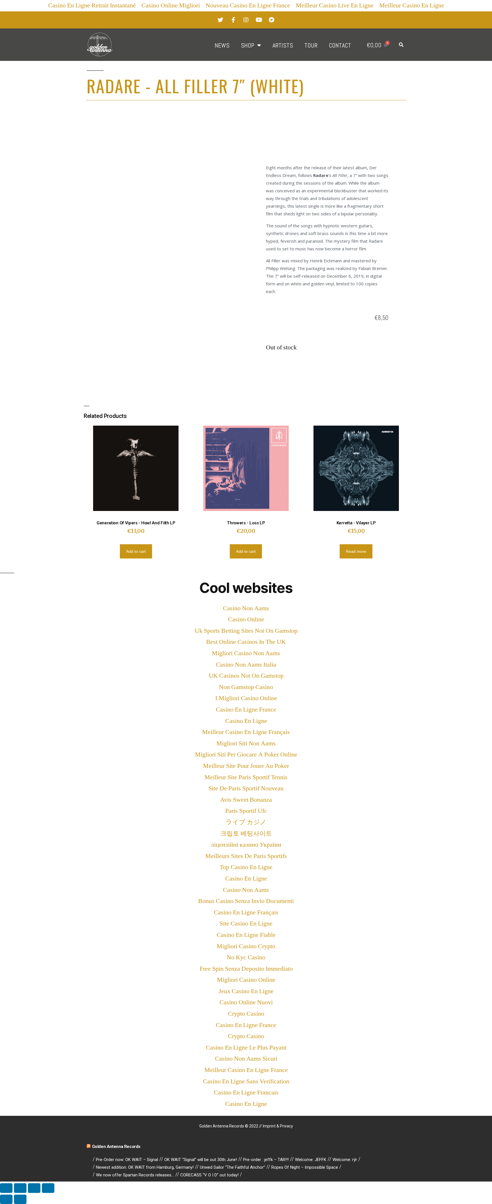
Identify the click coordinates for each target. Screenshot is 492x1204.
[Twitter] (220, 20)
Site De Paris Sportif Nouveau (246, 788)
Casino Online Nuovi (246, 1002)
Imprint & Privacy (278, 1126)
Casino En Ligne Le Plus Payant (246, 1048)
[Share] (20, 1188)
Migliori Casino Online (246, 980)
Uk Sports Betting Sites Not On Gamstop (246, 631)
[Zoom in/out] (48, 1188)
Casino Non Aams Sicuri (246, 1059)
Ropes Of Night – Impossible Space (304, 1167)
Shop (247, 45)
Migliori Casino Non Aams (246, 653)
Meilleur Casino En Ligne (411, 5)
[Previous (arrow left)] (6, 1199)
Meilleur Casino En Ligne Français (246, 732)
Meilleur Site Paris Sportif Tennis (246, 777)
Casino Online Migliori (171, 5)
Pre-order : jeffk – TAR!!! (266, 1159)
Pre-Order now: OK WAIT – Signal (127, 1159)
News (222, 45)
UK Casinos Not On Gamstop (246, 676)
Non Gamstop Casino (246, 687)
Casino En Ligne (246, 721)
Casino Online (246, 619)
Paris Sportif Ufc (246, 811)
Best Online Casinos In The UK (246, 642)
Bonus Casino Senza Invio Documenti (246, 901)
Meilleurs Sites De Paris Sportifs (246, 856)
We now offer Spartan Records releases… (135, 1175)
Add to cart (136, 551)
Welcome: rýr (345, 1159)
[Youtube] (259, 20)
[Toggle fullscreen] (34, 1188)
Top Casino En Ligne (246, 867)
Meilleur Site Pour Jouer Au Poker (246, 766)
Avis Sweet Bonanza (246, 800)
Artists (282, 45)
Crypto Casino (246, 1014)
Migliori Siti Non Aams (246, 743)
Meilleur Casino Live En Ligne (335, 5)
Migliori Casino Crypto (246, 946)
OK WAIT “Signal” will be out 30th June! (200, 1159)
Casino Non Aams (246, 608)
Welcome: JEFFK (310, 1159)
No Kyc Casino (246, 957)
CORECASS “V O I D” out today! (209, 1175)
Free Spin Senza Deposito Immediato (246, 969)
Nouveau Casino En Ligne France (248, 5)
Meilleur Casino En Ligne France (246, 1070)
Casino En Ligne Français (246, 912)
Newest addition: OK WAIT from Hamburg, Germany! (145, 1167)
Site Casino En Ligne (246, 923)
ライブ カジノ (246, 822)
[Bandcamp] (271, 20)
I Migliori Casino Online (246, 698)
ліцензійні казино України (246, 845)
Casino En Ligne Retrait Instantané (92, 5)
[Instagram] (246, 20)
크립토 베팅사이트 (246, 834)
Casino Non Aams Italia (246, 665)
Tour (310, 45)
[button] (401, 45)
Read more (356, 551)
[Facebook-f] (233, 20)
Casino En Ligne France (246, 710)
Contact (340, 45)
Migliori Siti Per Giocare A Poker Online (246, 754)
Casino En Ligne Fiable (246, 935)
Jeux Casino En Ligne (246, 991)
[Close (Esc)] (6, 1188)
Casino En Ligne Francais (246, 1092)
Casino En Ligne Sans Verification (246, 1081)
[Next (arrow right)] (20, 1199)
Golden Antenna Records (116, 1146)
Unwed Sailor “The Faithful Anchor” (232, 1167)
